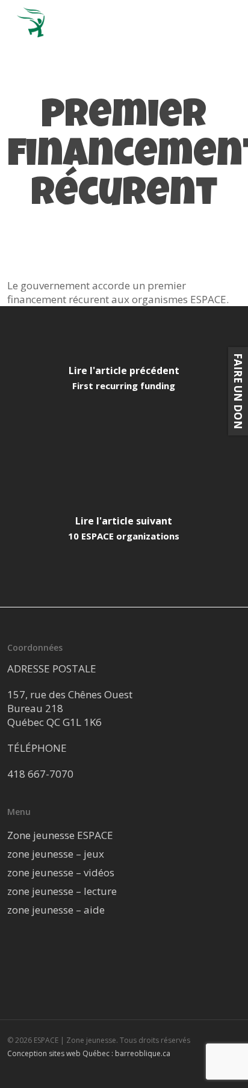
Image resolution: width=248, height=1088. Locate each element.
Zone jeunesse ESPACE (60, 835)
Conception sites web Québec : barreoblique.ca (88, 1053)
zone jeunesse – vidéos (60, 872)
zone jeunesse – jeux (55, 854)
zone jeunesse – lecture (62, 891)
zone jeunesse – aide (56, 910)
